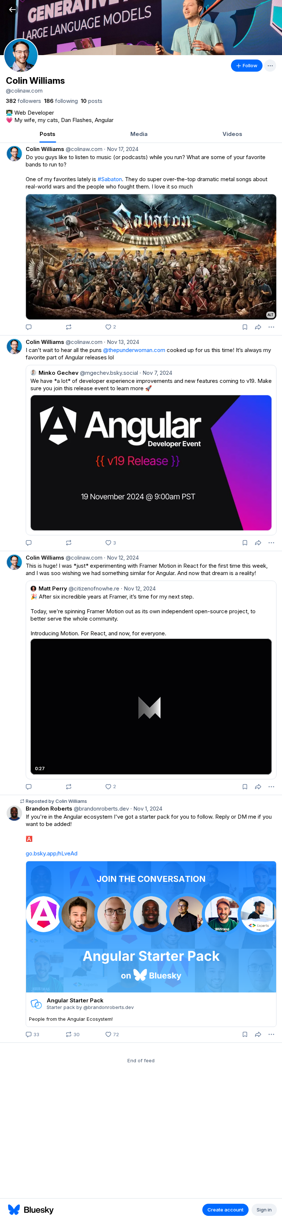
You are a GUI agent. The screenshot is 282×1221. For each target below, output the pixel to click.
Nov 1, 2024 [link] (146, 808)
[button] (12, 9)
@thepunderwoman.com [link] (134, 349)
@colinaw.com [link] (83, 149)
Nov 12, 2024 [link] (121, 557)
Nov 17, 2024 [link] (121, 149)
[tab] (47, 135)
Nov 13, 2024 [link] (121, 342)
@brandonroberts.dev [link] (100, 808)
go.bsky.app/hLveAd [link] (51, 853)
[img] (141, 27)
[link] (23, 101)
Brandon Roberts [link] (49, 808)
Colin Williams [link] (45, 149)
